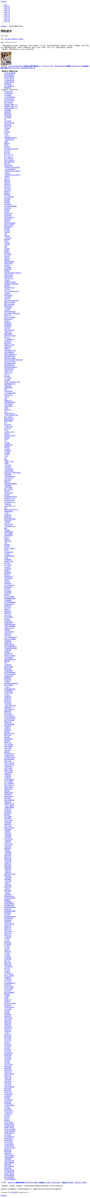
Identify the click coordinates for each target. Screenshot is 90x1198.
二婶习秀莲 (7, 465)
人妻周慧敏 (7, 853)
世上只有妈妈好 (9, 197)
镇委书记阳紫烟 (9, 1087)
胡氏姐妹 (7, 815)
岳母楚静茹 (7, 957)
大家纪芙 (7, 582)
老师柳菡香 (7, 88)
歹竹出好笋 (7, 189)
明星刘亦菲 (7, 857)
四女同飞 (7, 1118)
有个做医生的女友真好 (11, 149)
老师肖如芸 (7, 929)
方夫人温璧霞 (8, 781)
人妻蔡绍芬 (7, 778)
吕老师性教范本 (9, 369)
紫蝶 (5, 528)
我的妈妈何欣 (8, 226)
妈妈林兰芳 (7, 927)
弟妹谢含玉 (7, 964)
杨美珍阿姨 (7, 1151)
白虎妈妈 (7, 128)
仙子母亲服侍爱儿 (9, 97)
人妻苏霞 (7, 728)
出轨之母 (7, 299)
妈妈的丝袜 (7, 112)
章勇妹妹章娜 (8, 532)
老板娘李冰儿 (8, 1070)
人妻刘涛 (7, 892)
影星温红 (7, 752)
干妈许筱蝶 (7, 704)
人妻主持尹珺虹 (9, 1155)
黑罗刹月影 (7, 951)
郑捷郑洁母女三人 (9, 413)
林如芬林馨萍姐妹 (9, 659)
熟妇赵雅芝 (7, 1037)
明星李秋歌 (7, 876)
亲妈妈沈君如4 (8, 787)
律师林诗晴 (7, 774)
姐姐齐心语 (7, 935)
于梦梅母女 (7, 504)
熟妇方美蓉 (7, 748)
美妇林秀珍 (7, 1024)
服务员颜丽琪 (8, 739)
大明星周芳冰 (8, 767)
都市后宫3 (7, 182)
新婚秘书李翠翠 (9, 1124)
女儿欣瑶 (7, 948)
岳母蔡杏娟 (7, 802)
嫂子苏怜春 (7, 713)
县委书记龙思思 (9, 1074)
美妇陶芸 (7, 741)
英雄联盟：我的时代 (74, 1182)
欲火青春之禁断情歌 (10, 206)
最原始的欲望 (20, 1182)
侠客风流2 (7, 184)
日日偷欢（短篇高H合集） (53, 1182)
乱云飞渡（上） (9, 154)
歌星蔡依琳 (7, 848)
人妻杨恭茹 (7, 833)
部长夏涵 (7, 972)
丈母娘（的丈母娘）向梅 (12, 382)
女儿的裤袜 (7, 95)
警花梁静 (7, 661)
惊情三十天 (7, 315)
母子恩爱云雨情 (9, 99)
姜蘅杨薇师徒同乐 (9, 384)
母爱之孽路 (7, 208)
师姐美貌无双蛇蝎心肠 (28, 68)
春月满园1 (7, 195)
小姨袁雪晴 (7, 650)
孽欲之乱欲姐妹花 (9, 223)
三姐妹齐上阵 (8, 426)
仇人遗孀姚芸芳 (9, 339)
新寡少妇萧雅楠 (9, 992)
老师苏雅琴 (7, 583)
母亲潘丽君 (7, 324)
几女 (5, 663)
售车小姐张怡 (8, 489)
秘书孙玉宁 (7, 1075)
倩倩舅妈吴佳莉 (9, 804)
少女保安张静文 (9, 1144)
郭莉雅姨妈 (7, 587)
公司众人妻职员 (9, 805)
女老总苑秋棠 (8, 966)
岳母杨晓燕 (7, 879)
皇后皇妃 (7, 915)
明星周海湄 (7, 794)
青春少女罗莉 (8, 1018)
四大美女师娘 (8, 988)
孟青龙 (6, 241)
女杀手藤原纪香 (9, 1136)
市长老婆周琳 (8, 552)
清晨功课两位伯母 (9, 363)
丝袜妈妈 (7, 200)
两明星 (6, 998)
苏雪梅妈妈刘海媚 (9, 598)
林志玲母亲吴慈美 (9, 898)
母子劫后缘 (7, 254)
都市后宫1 (7, 188)
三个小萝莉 (7, 378)
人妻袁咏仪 (7, 870)
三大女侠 (7, 448)
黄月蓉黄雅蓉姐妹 (9, 672)
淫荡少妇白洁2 (8, 278)
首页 (5, 5)
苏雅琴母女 (7, 613)
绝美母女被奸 (8, 263)
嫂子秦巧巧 (7, 700)
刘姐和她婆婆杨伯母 (10, 483)
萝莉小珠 (7, 563)
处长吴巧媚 (7, 1020)
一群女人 (7, 397)
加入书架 (8, 39)
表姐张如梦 (7, 1014)
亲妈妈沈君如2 (8, 792)
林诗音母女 (7, 909)
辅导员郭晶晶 (8, 578)
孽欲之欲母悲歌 (9, 225)
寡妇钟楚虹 (7, 798)
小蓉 (5, 543)
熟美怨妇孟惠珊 (9, 724)
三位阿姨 (7, 452)
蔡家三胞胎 (7, 735)
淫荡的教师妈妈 (9, 262)
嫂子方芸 (7, 589)
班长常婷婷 (7, 591)
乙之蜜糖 (67, 66)
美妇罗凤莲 (7, 1057)
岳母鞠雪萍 (7, 866)
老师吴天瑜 (7, 922)
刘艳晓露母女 (8, 387)
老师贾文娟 (7, 722)
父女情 (6, 130)
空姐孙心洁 (7, 1029)
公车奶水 (7, 289)
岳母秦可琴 (7, 696)
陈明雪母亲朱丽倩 (9, 519)
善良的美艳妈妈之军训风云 (12, 273)
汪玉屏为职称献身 (9, 73)
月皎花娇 (7, 243)
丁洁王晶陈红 (8, 404)
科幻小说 (7, 17)
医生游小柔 (7, 1035)
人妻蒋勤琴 (7, 894)
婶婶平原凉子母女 (9, 335)
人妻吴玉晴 (7, 1079)
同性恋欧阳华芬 (9, 1146)
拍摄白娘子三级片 (9, 874)
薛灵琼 (6, 439)
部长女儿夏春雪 (9, 976)
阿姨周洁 (7, 609)
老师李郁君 (7, 730)
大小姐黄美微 (8, 469)
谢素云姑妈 (7, 865)
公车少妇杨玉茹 (9, 585)
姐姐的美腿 (7, 115)
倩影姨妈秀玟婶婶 (9, 911)
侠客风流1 (7, 180)
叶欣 (5, 411)
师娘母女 (7, 482)
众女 (5, 441)
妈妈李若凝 (7, 942)
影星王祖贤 (7, 855)
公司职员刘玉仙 (9, 924)
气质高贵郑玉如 (9, 1007)
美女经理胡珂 (8, 391)
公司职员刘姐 (8, 493)
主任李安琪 (7, 1046)
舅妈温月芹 (7, 633)
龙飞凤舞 (7, 230)
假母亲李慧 (7, 385)
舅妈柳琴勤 (7, 665)
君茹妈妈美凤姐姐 (9, 907)
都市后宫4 (7, 186)
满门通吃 (7, 454)
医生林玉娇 (7, 1090)
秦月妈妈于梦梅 (9, 500)
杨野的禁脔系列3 (9, 162)
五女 (5, 422)
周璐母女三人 (8, 400)
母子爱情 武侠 (8, 91)
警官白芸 (7, 491)
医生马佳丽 (7, 1038)
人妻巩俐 (7, 889)
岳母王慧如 (7, 1072)
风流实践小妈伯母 (9, 358)
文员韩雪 (7, 1048)
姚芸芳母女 (7, 343)
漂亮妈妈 (7, 286)
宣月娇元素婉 (8, 693)
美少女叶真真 (8, 844)
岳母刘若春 (7, 1081)
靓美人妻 (7, 163)
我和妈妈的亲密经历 (10, 138)
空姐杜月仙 (7, 1000)
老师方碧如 (7, 125)
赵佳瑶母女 (7, 1114)
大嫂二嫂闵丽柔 (9, 352)
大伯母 (6, 513)
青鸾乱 (6, 141)
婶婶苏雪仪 (7, 711)
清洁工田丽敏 (8, 533)
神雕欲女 (7, 193)
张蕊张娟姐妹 (8, 406)
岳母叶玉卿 (7, 861)
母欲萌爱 (7, 239)
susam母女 (7, 567)
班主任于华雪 (8, 524)
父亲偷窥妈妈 (8, 691)
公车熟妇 (7, 554)
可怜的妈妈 (7, 308)
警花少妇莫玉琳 (9, 330)
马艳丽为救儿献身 (9, 624)
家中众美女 (7, 424)
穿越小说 (7, 14)
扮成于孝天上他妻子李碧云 (12, 472)
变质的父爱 (7, 126)
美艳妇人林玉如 (9, 1133)
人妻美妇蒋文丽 (9, 1125)
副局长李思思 (8, 1111)
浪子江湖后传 (8, 102)
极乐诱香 (7, 228)
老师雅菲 (7, 271)
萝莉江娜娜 (7, 816)
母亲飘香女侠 (8, 445)
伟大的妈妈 (7, 267)
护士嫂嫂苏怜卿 (9, 80)
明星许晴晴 (7, 890)
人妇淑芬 (7, 293)
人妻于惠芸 (7, 1085)
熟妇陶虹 (7, 731)
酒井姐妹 (7, 652)
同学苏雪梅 (7, 593)
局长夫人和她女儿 (9, 548)
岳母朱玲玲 (7, 809)
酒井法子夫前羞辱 (9, 656)
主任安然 (7, 1116)
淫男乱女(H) (11, 1182)
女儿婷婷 (7, 939)
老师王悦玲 (7, 1044)
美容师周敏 (7, 572)
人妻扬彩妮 (7, 841)
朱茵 (5, 389)
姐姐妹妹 (7, 446)
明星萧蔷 (7, 900)
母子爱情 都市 (8, 93)
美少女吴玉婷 (8, 1122)
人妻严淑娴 (7, 979)
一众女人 (7, 687)
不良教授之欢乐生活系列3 (12, 175)
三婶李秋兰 (7, 467)
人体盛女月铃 (8, 1112)
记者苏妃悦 (7, 1101)
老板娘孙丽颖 (8, 622)
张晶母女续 (7, 341)
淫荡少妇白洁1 (8, 274)
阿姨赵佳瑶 (7, 1022)
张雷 (5, 247)
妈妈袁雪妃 (7, 680)
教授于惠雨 (7, 1088)
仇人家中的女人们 (9, 502)
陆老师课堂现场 (9, 365)
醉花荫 (6, 145)
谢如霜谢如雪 (8, 511)
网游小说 (7, 16)
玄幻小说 (7, 8)
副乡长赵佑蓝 (8, 1099)
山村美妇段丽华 (9, 1105)
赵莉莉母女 (7, 541)
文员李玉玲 (7, 1051)
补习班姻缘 (7, 117)
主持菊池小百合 (9, 755)
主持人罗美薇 (8, 1064)
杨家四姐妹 (7, 913)
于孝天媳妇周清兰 (9, 476)
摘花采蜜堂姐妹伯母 (10, 367)
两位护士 (7, 539)
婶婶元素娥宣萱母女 (10, 646)
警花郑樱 (7, 1098)
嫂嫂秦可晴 (7, 1149)
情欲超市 (42, 1182)
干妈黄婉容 (7, 1159)
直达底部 (20, 39)
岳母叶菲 (7, 950)
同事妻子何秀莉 (9, 1127)
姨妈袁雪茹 (7, 668)
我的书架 (7, 6)
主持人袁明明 (8, 744)
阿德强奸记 (7, 219)
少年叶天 (7, 245)
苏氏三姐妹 (7, 761)
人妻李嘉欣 (7, 846)
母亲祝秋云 (7, 450)
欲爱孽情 (7, 210)
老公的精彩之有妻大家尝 (12, 313)
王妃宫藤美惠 (8, 657)
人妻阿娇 (7, 831)
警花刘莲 (7, 574)
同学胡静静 (7, 84)
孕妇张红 (7, 546)
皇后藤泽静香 (8, 676)
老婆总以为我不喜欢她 (31, 66)
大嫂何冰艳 (7, 347)
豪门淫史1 (7, 151)
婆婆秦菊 (7, 994)
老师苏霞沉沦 (8, 295)
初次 (5, 458)
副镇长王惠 (7, 1077)
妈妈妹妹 (7, 1120)
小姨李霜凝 (7, 937)
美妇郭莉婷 (7, 520)
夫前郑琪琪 (7, 822)
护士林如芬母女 (9, 604)
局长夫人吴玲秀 (9, 763)
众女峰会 (7, 996)
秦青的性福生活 (9, 217)
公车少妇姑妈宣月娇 (10, 637)
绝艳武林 (7, 232)
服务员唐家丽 (8, 746)
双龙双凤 (7, 1061)
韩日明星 (7, 850)
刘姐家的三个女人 (9, 498)
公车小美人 (7, 615)
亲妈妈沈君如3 (8, 796)
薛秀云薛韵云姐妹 (9, 674)
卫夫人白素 (7, 826)
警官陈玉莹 (7, 517)
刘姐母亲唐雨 (8, 535)
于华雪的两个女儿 (9, 526)
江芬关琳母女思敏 (9, 393)
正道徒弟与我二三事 (77, 66)
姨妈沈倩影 (7, 813)
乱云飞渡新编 (8, 158)
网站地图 (3, 1195)
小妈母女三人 (8, 372)
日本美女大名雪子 (9, 1148)
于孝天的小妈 (8, 478)
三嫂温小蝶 (7, 332)
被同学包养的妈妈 (9, 311)
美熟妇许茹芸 (8, 1138)
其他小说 (7, 19)
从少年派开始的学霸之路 (16, 66)
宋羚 (5, 398)
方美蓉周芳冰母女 (9, 757)
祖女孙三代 (7, 409)
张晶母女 (7, 321)
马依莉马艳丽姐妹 (9, 626)
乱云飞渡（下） (9, 156)
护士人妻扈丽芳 (9, 783)
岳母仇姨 (7, 1062)
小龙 (5, 234)
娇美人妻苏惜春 (9, 720)
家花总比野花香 (9, 123)
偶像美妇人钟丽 (9, 345)
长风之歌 (7, 132)
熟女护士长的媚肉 (9, 317)
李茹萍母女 (7, 611)
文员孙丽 (7, 1011)
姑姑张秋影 (7, 920)
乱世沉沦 (7, 212)
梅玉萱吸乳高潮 (9, 905)
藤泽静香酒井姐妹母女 (11, 683)
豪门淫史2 (7, 152)
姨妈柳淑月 (7, 678)
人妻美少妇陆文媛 (9, 705)
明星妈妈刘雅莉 (9, 759)
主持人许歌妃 (8, 820)
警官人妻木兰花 (9, 785)
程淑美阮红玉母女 (9, 435)
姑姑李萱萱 (7, 887)
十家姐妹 (7, 681)
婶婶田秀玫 (7, 726)
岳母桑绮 (7, 1001)
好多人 (6, 459)
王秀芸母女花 (8, 931)
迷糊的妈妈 (7, 269)
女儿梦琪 (7, 946)
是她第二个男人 (9, 461)
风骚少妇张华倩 (9, 709)
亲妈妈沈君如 (8, 789)
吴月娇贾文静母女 (9, 718)
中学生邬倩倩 (8, 772)
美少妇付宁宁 (8, 1092)
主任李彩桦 (7, 1109)
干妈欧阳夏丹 (8, 670)
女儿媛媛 (7, 955)
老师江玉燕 (7, 933)
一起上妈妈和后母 (9, 169)
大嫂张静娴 (7, 485)
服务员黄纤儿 (8, 1027)
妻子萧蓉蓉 (7, 944)
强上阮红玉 (7, 428)
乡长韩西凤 (7, 1103)
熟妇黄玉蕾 (7, 1055)
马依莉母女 (7, 635)
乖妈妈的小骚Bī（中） (11, 106)
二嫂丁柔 (7, 328)
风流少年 (7, 256)
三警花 (6, 408)
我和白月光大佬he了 (14, 68)
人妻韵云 (7, 173)
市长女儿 (7, 537)
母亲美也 (7, 258)
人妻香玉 (7, 1033)
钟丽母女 (7, 348)
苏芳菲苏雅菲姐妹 (9, 602)
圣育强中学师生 (9, 828)
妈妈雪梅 (7, 202)
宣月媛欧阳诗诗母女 (10, 648)
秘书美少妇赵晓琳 (9, 1129)
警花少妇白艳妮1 (9, 304)
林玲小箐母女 (8, 417)
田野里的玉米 (8, 213)
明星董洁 (7, 570)
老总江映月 (7, 981)
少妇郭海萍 (7, 1059)
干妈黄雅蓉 (7, 600)
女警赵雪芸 (7, 1031)
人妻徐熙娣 (7, 835)
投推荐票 (14, 39)
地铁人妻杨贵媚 (9, 800)
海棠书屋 (3, 1)
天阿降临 (84, 1182)
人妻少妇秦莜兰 (9, 631)
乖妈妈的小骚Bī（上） (11, 104)
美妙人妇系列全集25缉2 (11, 291)
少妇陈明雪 (7, 515)
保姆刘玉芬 (7, 1016)
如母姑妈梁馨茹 (9, 77)
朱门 (5, 119)
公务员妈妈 (7, 297)
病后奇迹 (7, 221)
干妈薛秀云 (7, 620)
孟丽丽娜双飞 (8, 902)
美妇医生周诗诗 (9, 82)
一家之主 (7, 136)
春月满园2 (7, 199)
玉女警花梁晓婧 (9, 779)
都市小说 (7, 12)
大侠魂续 (7, 443)
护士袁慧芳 (7, 990)
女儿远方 (7, 940)
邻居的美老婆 (8, 165)
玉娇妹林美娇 (8, 1094)
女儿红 (6, 134)
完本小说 (7, 21)
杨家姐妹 (7, 737)
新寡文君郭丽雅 (9, 1162)
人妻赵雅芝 (7, 837)
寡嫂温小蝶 (7, 323)
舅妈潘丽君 (7, 326)
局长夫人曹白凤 (9, 78)
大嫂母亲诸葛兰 (9, 471)
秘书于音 (7, 968)
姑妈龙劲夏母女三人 (10, 354)
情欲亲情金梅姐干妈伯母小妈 (13, 360)
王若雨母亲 (7, 569)
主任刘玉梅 (7, 1009)
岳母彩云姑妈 (8, 770)
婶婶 (5, 508)
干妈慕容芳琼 (8, 654)
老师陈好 (7, 530)
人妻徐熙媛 (7, 885)
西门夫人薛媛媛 (9, 596)
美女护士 (7, 337)
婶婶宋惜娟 (7, 1153)
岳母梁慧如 (7, 811)
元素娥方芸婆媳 (9, 644)
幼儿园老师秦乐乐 (9, 983)
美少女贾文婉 (8, 715)
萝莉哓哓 (7, 545)
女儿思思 (7, 953)
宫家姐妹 (7, 437)
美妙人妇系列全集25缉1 (11, 300)
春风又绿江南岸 (9, 101)
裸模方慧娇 (7, 963)
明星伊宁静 (7, 742)
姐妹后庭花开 (8, 334)
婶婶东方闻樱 (8, 667)
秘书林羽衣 (7, 985)
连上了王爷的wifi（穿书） (46, 66)
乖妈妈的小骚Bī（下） (11, 108)
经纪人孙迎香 (8, 1142)
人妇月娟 (7, 310)
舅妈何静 (7, 495)
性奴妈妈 (7, 265)
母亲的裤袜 (7, 110)
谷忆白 (6, 430)
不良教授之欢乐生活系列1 (12, 167)
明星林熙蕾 (7, 859)
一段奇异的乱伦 (9, 139)
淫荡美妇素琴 (8, 276)
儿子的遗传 (7, 237)
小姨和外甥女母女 (9, 1131)
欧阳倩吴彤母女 (9, 419)
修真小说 (7, 10)
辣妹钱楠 (7, 1013)
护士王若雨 (7, 565)
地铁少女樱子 (8, 768)
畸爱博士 (7, 143)
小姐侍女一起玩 (9, 432)
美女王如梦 (7, 1135)
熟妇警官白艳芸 (9, 733)
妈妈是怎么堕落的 (9, 302)
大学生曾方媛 (8, 974)
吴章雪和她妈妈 (9, 556)
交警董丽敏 (7, 474)
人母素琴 (7, 280)
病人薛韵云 (7, 607)
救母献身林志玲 (9, 896)
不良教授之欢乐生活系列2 (12, 171)
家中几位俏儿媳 (9, 160)
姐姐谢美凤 (7, 824)
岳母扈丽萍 (7, 818)
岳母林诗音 (7, 698)
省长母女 (7, 580)
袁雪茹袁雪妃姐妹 (9, 689)
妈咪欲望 (7, 236)
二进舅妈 (7, 522)
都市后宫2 (7, 191)
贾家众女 (7, 434)
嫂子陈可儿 (7, 1005)
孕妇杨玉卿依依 (9, 903)
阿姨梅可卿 (7, 606)
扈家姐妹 (7, 791)
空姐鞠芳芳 (7, 863)
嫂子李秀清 (7, 1083)
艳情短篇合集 (28, 1182)
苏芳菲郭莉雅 (8, 617)
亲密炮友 (7, 252)
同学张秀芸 (7, 1050)
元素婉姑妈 (7, 641)
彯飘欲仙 (36, 1182)
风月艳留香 (7, 204)
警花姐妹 (7, 376)
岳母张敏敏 (7, 829)
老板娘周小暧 (8, 561)
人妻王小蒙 (7, 881)
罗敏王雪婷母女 (9, 754)
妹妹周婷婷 (7, 1066)
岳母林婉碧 (7, 707)
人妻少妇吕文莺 (9, 765)
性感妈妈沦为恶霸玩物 (11, 284)
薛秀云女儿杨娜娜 (9, 639)
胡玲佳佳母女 (8, 395)
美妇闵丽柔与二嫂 (9, 350)
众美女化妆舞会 (9, 987)
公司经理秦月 (8, 487)
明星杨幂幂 (7, 868)
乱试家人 (7, 250)
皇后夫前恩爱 (8, 685)
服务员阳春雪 (8, 1053)
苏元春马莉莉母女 (9, 717)
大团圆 (6, 463)
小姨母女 (7, 176)
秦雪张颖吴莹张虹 (9, 402)
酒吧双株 (7, 630)
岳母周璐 (7, 380)
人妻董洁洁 (7, 872)
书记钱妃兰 (7, 1025)
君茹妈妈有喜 (8, 918)
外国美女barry (8, 576)
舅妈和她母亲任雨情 (10, 496)
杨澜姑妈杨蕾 (8, 421)
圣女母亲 (7, 249)
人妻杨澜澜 (7, 878)
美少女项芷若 (8, 839)
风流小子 (7, 178)
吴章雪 (6, 550)
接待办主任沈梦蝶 (9, 1003)
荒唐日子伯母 (8, 371)
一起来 (6, 456)
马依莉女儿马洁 (9, 628)
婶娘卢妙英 (7, 480)
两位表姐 (7, 594)
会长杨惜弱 (7, 1096)
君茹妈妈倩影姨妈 (9, 916)
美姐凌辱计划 (8, 319)
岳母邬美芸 (7, 776)
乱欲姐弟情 (7, 215)
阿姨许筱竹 (7, 702)
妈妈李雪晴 (7, 1068)
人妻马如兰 (7, 750)
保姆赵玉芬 (7, 926)
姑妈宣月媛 (7, 643)
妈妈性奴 (7, 260)
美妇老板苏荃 (8, 1140)
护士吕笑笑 (7, 1040)
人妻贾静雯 (7, 852)
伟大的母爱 (7, 121)
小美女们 (7, 694)
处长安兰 (7, 1042)
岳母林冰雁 (7, 959)
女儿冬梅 (7, 970)
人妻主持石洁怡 (9, 1161)
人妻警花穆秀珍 (9, 807)
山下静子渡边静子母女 (11, 415)
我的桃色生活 (8, 306)
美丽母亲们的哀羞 (9, 282)
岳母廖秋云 (7, 977)
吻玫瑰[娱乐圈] (59, 66)
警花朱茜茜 (7, 559)
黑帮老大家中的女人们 (11, 509)
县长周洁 (7, 619)
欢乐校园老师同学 (9, 356)
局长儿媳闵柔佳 (9, 75)
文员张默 (7, 1107)
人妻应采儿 (7, 842)
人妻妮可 (7, 883)
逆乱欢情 (7, 147)
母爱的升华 (7, 114)
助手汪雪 (7, 961)
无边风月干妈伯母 (9, 361)
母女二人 (7, 374)
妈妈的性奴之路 (9, 287)
